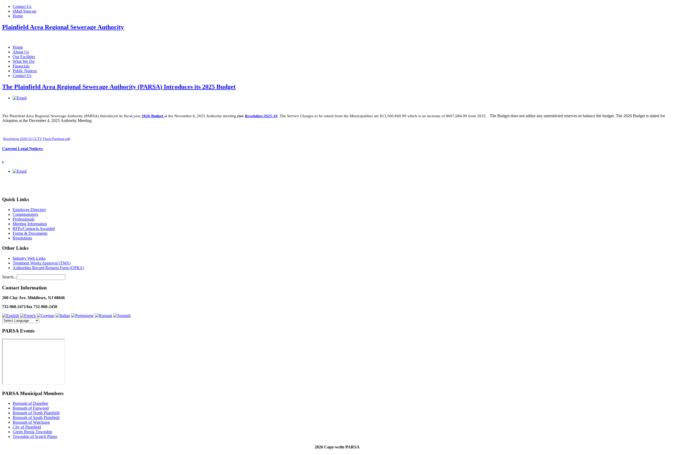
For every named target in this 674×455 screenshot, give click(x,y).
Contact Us (22, 6)
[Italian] (63, 315)
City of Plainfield (27, 427)
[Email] (20, 98)
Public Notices (25, 71)
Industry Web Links (29, 258)
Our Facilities (24, 56)
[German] (45, 315)
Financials (21, 66)
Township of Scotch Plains (35, 436)
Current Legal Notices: (22, 148)
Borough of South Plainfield (36, 417)
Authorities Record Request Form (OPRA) (48, 267)
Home (18, 16)
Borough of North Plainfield (36, 413)
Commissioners (25, 214)
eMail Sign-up (24, 11)
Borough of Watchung (31, 422)
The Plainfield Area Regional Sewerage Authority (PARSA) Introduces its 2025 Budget (119, 86)
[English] (10, 315)
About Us (21, 52)
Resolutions (22, 238)
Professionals (23, 219)
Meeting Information (30, 224)
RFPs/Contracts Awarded (34, 228)
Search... (9, 277)
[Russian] (103, 315)
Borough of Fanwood (31, 408)
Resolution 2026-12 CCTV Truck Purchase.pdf (36, 139)
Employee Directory (29, 209)
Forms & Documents (30, 233)
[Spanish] (122, 315)
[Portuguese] (82, 315)
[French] (28, 315)
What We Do (23, 61)
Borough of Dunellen (30, 403)
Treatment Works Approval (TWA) (42, 263)
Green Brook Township (32, 432)
